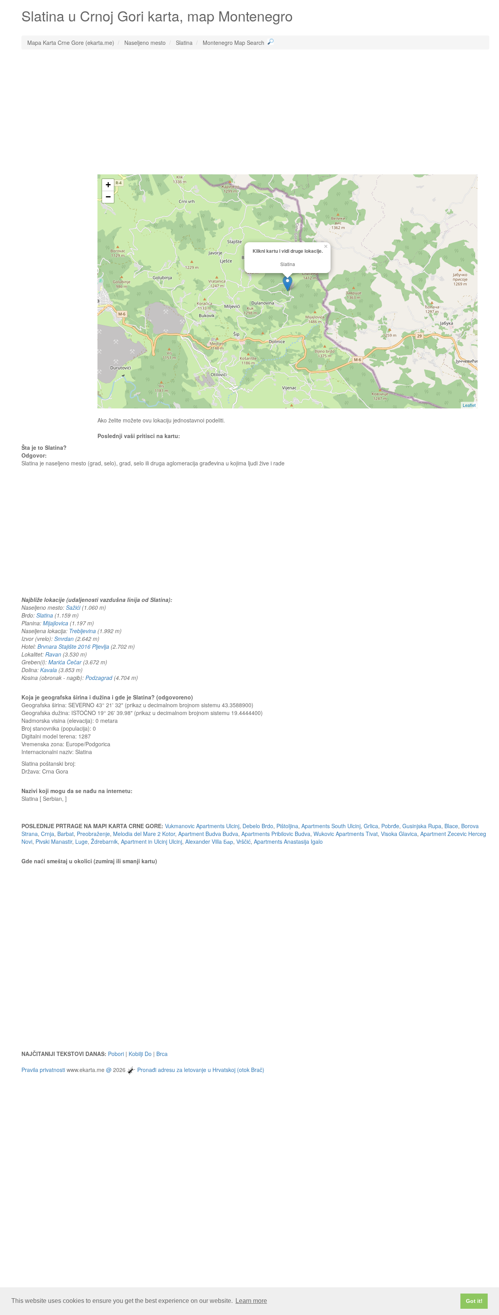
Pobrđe (390, 826)
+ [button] (108, 185)
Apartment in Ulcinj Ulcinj (151, 841)
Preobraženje (93, 834)
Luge (81, 841)
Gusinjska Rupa (421, 826)
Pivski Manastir (53, 841)
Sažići (73, 607)
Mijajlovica (55, 623)
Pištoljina (287, 826)
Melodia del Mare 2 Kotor (144, 834)
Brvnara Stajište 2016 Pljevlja (73, 646)
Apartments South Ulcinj (331, 826)
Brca (162, 1054)
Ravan (53, 654)
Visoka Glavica (399, 834)
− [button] (108, 197)
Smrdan (64, 638)
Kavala (48, 670)
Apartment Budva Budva (208, 834)
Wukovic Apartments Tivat (345, 834)
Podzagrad (98, 677)
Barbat (65, 834)
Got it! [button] (474, 1301)
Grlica (371, 826)
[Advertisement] (255, 112)
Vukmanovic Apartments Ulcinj (202, 826)
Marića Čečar (64, 662)
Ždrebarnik (104, 841)
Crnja (47, 834)
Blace (451, 826)
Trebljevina (82, 631)
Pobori (116, 1054)
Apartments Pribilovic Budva (275, 834)
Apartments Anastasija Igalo (288, 841)
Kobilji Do (140, 1054)
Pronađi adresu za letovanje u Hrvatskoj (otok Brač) (200, 1069)
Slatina (44, 615)
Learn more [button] (251, 1300)
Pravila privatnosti (43, 1069)
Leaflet (469, 405)
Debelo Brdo (257, 826)
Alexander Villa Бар (209, 841)
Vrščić (243, 841)
